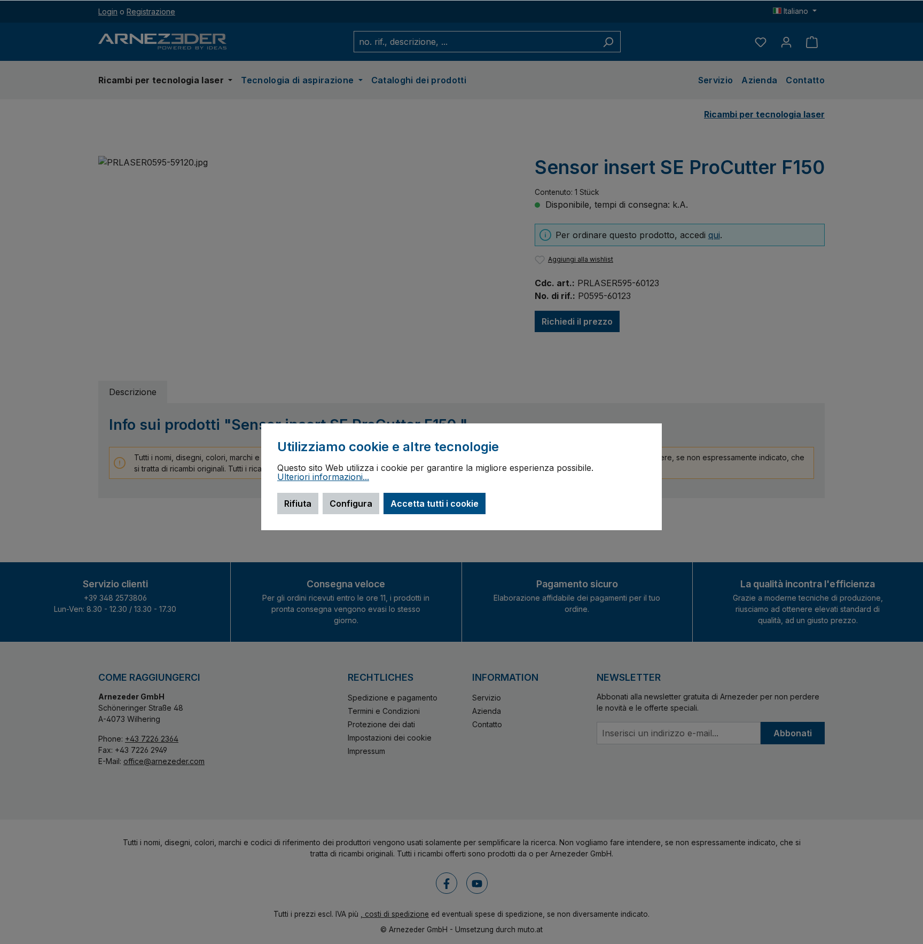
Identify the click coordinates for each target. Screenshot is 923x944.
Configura (351, 503)
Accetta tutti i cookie (434, 503)
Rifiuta (297, 503)
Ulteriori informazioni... (323, 477)
